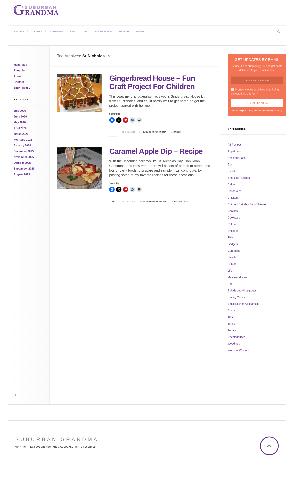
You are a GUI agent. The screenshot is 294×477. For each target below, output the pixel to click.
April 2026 (20, 128)
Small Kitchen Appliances (243, 303)
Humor (140, 31)
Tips (84, 31)
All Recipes (181, 201)
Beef (230, 164)
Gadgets (233, 244)
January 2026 (22, 145)
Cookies (233, 211)
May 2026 (20, 122)
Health (124, 31)
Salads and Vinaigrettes (242, 290)
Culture (36, 31)
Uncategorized (236, 337)
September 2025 (24, 168)
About (18, 76)
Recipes (19, 31)
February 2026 (23, 139)
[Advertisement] (27, 236)
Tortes (231, 323)
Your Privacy (22, 87)
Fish (230, 237)
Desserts (233, 230)
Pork (230, 283)
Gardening (56, 31)
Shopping (20, 70)
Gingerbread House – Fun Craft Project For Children (152, 82)
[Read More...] (113, 132)
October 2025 (22, 162)
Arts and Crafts (237, 157)
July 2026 (20, 110)
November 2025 (24, 157)
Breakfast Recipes (239, 177)
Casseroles (234, 191)
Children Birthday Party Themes (247, 204)
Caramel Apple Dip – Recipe (155, 151)
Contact (19, 82)
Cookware (234, 217)
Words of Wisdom (238, 350)
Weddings (234, 343)
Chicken (233, 197)
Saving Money (103, 31)
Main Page (20, 64)
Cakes (177, 132)
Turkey (232, 330)
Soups (231, 310)
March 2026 (21, 133)
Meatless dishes (237, 277)
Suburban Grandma (154, 132)
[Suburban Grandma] (36, 10)
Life (72, 31)
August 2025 (22, 174)
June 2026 (20, 116)
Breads (232, 171)
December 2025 (24, 151)
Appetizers (234, 151)
